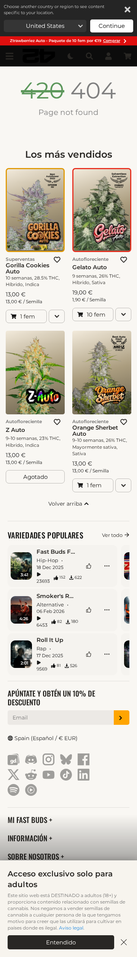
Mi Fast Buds (28, 819)
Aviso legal (71, 928)
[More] (107, 566)
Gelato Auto (89, 267)
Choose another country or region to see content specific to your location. (54, 9)
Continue (112, 25)
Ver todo (112, 535)
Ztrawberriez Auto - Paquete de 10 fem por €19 (65, 40)
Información (28, 838)
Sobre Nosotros (34, 856)
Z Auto (15, 430)
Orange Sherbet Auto (95, 431)
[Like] (88, 566)
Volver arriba (66, 503)
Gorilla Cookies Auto (27, 268)
